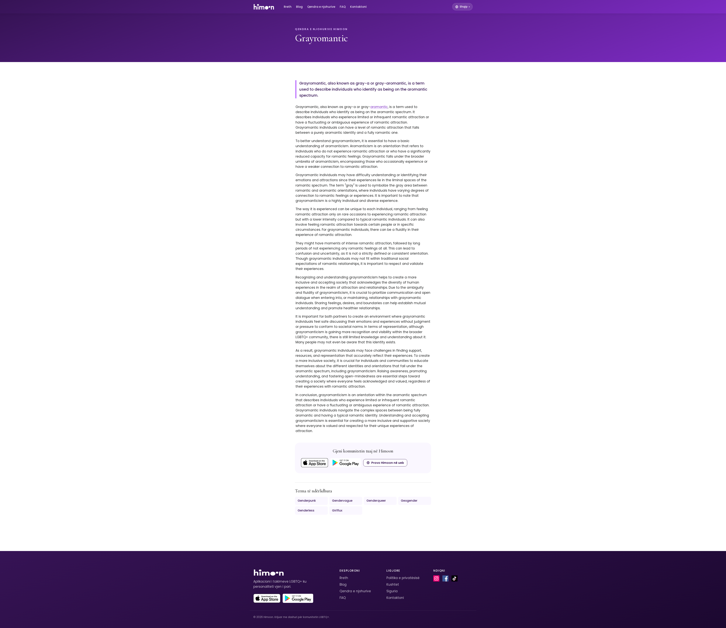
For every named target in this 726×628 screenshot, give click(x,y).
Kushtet (392, 584)
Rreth (288, 7)
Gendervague (342, 501)
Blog (299, 7)
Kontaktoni (358, 7)
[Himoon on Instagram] (436, 578)
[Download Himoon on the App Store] (314, 462)
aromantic (379, 107)
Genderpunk (307, 501)
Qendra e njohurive (321, 7)
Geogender (409, 501)
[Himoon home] (263, 7)
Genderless (306, 510)
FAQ (343, 7)
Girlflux (337, 510)
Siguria (392, 591)
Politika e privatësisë (403, 578)
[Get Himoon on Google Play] (345, 462)
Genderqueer (376, 501)
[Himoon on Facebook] (445, 578)
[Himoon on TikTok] (454, 578)
